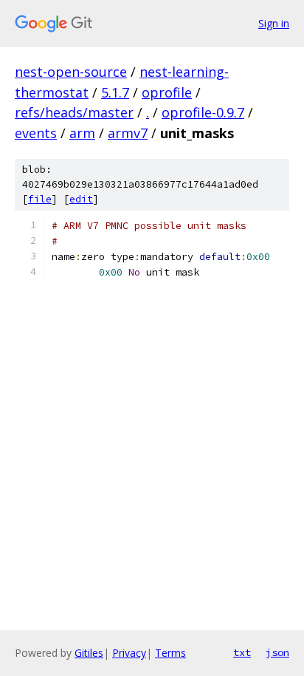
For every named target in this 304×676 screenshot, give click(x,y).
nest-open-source (71, 72)
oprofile (167, 92)
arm (82, 133)
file (40, 199)
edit (81, 199)
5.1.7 (115, 92)
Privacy (129, 653)
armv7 (128, 133)
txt (242, 652)
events (36, 133)
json (277, 652)
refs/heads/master (74, 112)
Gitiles (89, 653)
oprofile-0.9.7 (203, 112)
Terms (170, 653)
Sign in (273, 23)
